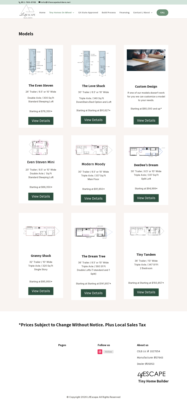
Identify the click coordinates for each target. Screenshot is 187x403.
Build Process (109, 13)
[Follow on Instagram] (100, 351)
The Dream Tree (93, 256)
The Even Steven (40, 85)
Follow (108, 351)
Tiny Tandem (146, 254)
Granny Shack (41, 255)
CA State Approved (88, 13)
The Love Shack (93, 86)
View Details (41, 121)
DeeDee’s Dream (146, 165)
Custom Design (146, 86)
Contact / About (141, 13)
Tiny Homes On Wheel (60, 13)
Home (42, 13)
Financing (124, 13)
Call (162, 12)
